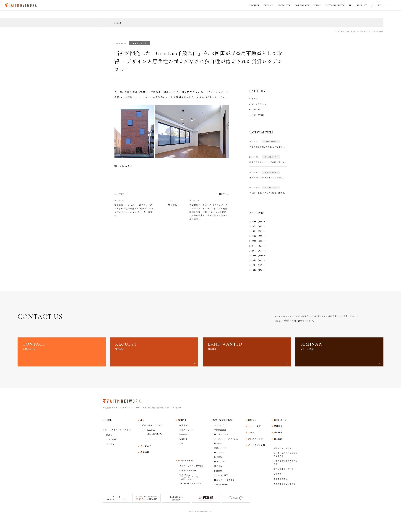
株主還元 (218, 443)
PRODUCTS (284, 5)
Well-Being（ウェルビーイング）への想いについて (189, 476)
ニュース (363, 31)
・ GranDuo (149, 429)
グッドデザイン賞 (256, 444)
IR (350, 5)
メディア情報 (257, 115)
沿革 (181, 443)
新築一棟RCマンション (152, 425)
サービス (110, 444)
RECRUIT (362, 5)
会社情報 (182, 419)
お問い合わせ (280, 419)
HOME (108, 419)
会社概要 (183, 434)
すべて (254, 98)
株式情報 (218, 457)
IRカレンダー (220, 461)
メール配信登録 (221, 484)
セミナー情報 (254, 426)
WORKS (268, 5)
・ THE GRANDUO (153, 433)
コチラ (129, 166)
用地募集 (278, 432)
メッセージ (219, 425)
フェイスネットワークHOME (344, 31)
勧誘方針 (278, 473)
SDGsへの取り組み (188, 470)
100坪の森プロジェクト (190, 483)
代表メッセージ (186, 429)
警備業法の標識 (281, 478)
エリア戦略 (111, 439)
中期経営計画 (220, 429)
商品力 (109, 435)
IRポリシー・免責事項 (224, 479)
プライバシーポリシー (284, 448)
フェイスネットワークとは (118, 429)
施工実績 (144, 452)
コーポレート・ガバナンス (226, 438)
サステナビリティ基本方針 (191, 465)
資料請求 (278, 426)
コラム (251, 432)
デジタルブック (255, 438)
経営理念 (183, 425)
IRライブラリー (221, 434)
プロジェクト (146, 445)
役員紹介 (183, 438)
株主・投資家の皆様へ (223, 419)
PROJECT (254, 5)
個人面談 (278, 438)
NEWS (317, 5)
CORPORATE (302, 5)
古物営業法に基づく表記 (285, 484)
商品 (142, 419)
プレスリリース (258, 104)
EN (379, 5)
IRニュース (219, 452)
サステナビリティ (186, 460)
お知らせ (255, 109)
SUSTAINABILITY (334, 5)
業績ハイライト (221, 448)
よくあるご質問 (221, 475)
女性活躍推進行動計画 (284, 468)
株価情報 (218, 470)
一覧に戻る (171, 205)
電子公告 (218, 466)
